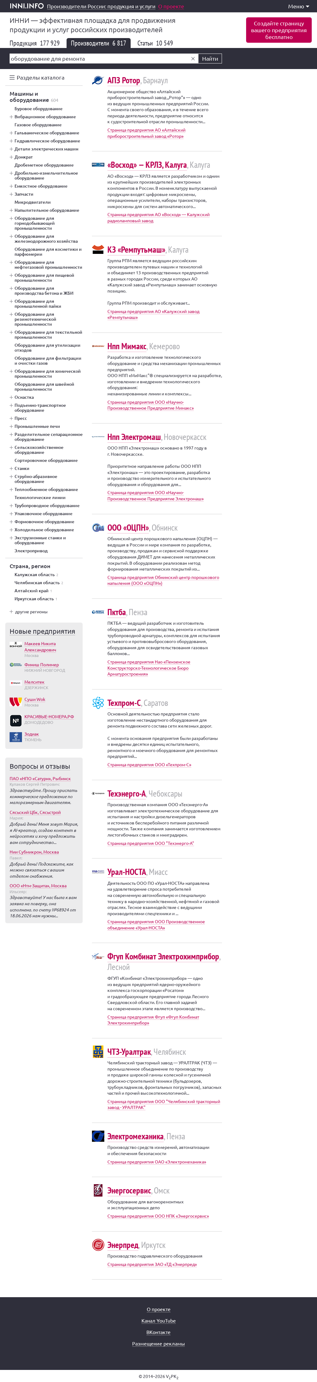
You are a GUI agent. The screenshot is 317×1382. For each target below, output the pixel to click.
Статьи (155, 43)
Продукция (35, 43)
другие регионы (31, 611)
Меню (296, 6)
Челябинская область (39, 582)
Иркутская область (36, 598)
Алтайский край (33, 590)
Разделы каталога (40, 77)
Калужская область (36, 574)
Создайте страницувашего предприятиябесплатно (279, 30)
